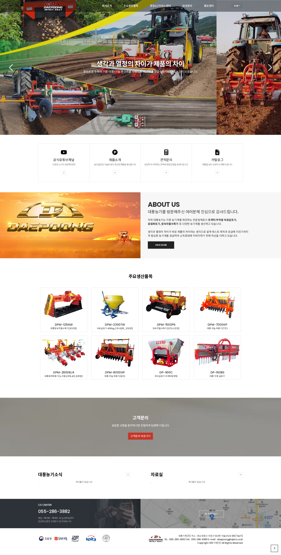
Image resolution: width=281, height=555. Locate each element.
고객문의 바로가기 (140, 436)
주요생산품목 (131, 6)
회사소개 (107, 6)
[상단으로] (274, 548)
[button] (138, 119)
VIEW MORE (161, 245)
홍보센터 (209, 6)
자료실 (157, 474)
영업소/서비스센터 (160, 6)
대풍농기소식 (50, 474)
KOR (236, 5)
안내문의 (187, 6)
